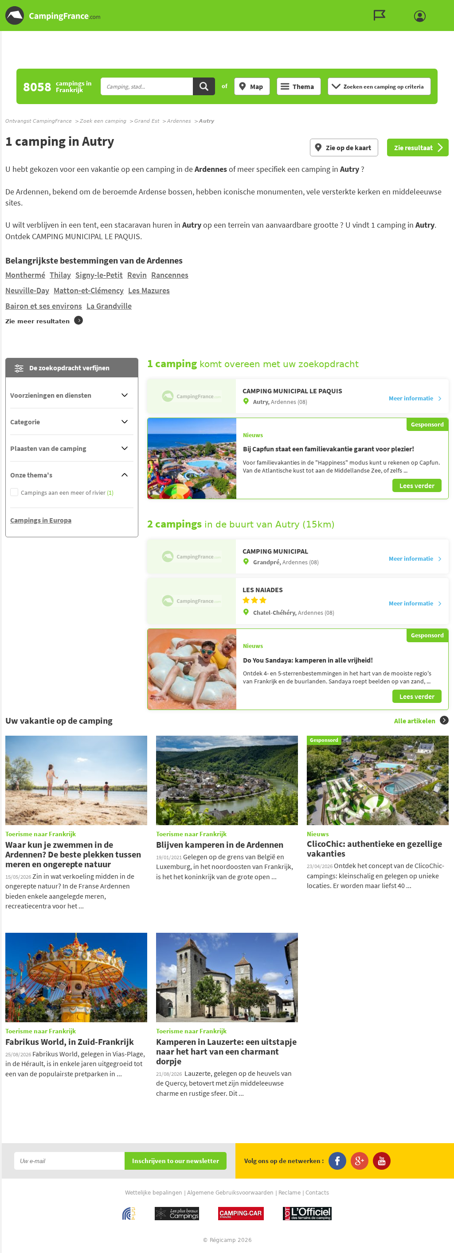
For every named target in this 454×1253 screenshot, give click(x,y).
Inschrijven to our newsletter (175, 1161)
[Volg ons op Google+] (359, 1161)
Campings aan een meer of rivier (67, 493)
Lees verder (416, 485)
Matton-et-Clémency (89, 290)
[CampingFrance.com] (227, 15)
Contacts (317, 1193)
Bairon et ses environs (43, 306)
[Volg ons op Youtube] (382, 1161)
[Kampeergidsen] (382, 15)
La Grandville (109, 306)
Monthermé (25, 275)
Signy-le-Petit (99, 275)
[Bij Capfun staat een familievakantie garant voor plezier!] (192, 458)
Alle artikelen (414, 720)
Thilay (60, 275)
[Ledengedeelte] (422, 16)
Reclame (289, 1193)
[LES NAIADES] (191, 601)
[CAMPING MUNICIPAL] (191, 556)
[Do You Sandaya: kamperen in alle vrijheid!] (192, 669)
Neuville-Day (27, 290)
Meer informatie (411, 398)
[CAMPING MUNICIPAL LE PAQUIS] (191, 396)
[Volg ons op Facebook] (337, 1161)
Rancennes (169, 275)
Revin (137, 275)
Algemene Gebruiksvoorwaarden (230, 1193)
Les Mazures (149, 290)
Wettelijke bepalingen (153, 1193)
